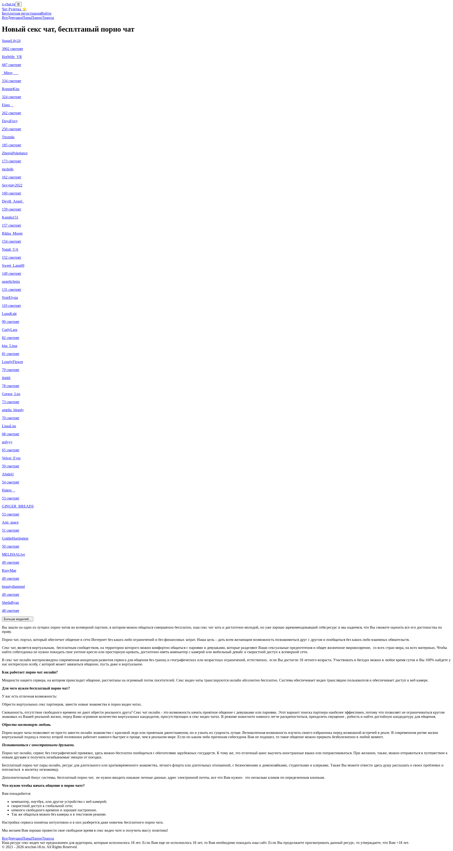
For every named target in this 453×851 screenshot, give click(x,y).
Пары (26, 18)
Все (5, 18)
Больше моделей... (17, 619)
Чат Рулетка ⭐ (14, 9)
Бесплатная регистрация (21, 13)
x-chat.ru (8, 4)
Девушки (15, 18)
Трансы (48, 18)
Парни (36, 18)
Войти (46, 13)
